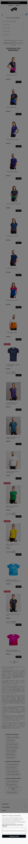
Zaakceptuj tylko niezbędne (14, 829)
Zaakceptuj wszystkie (14, 836)
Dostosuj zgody (14, 832)
